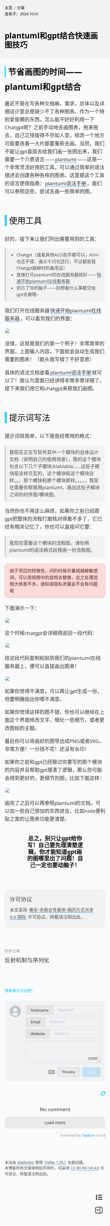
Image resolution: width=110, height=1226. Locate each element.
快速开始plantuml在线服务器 (58, 278)
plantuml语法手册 (65, 183)
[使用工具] (6, 220)
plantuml (65, 159)
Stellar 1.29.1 (55, 1162)
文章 (21, 7)
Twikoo (88, 1135)
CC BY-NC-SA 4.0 (85, 1167)
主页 (8, 7)
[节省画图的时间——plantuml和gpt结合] (5, 71)
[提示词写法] (6, 417)
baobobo (26, 1162)
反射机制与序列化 (27, 960)
